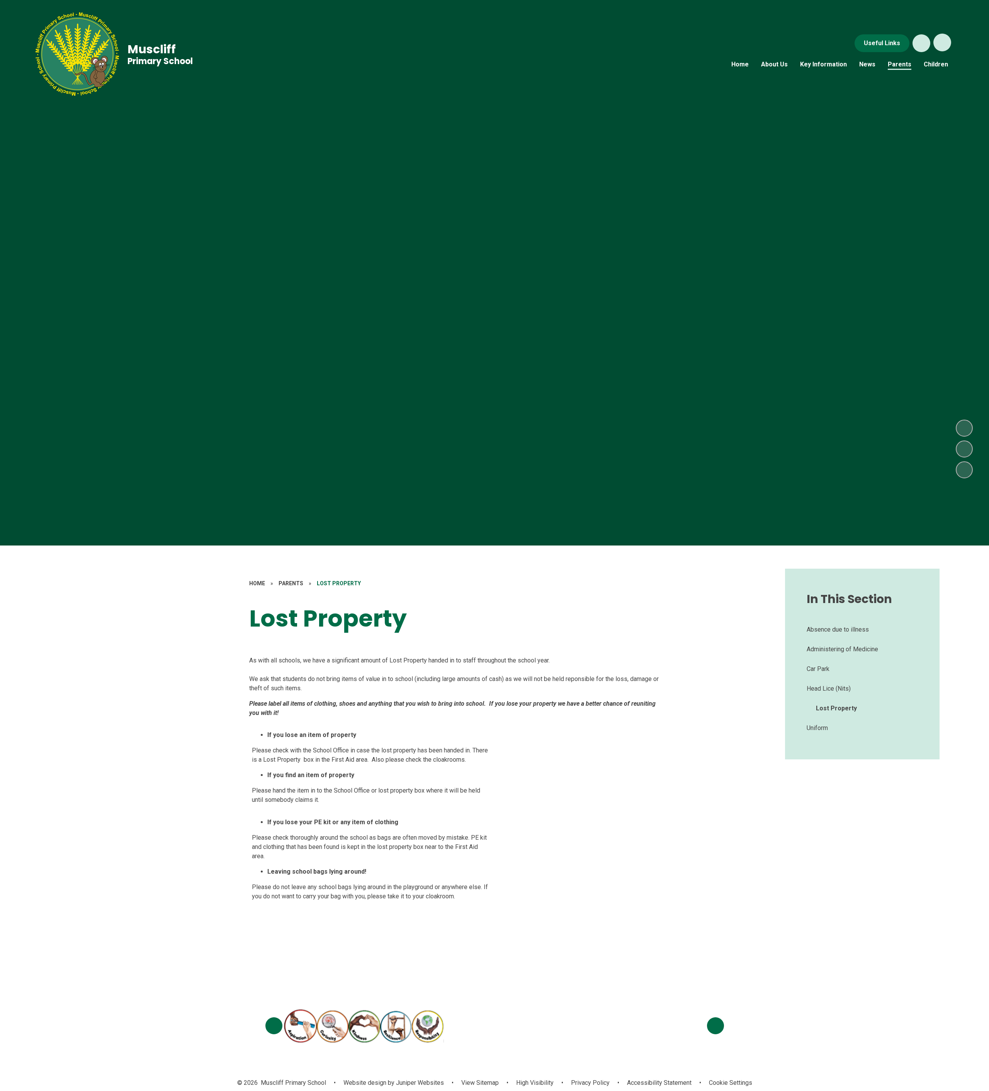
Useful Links (882, 43)
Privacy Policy (590, 1082)
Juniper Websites (419, 1082)
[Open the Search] (921, 43)
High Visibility (535, 1082)
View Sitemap (480, 1082)
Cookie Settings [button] (730, 1082)
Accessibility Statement (659, 1082)
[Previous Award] (273, 1025)
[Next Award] (715, 1025)
